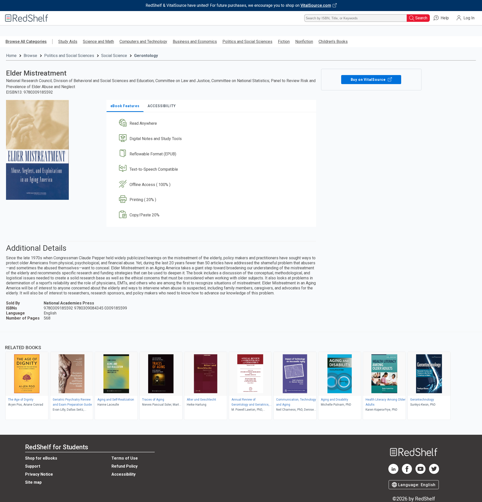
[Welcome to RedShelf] (26, 18)
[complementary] (241, 376)
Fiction (284, 41)
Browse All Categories (26, 41)
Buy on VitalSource (369, 80)
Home (11, 55)
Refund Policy (124, 466)
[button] (212, 123)
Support (32, 466)
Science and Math (98, 41)
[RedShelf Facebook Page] (407, 472)
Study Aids (67, 41)
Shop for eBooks (41, 458)
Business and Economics (195, 41)
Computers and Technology (143, 41)
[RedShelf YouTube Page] (420, 472)
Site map (33, 482)
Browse (30, 55)
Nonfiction (304, 41)
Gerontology (146, 55)
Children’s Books (333, 41)
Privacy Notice (39, 474)
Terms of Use (124, 458)
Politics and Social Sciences (247, 41)
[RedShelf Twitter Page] (434, 472)
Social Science (114, 55)
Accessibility (123, 474)
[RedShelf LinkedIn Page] (393, 472)
